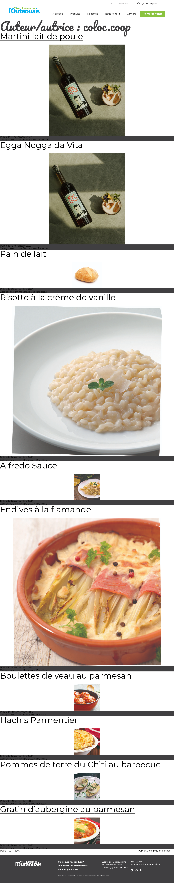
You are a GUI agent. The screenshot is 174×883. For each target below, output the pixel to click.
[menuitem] (153, 4)
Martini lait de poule (41, 36)
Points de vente (153, 13)
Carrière (131, 13)
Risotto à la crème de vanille (58, 297)
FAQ (111, 4)
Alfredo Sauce (28, 465)
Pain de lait (23, 254)
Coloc (107, 876)
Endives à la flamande (45, 509)
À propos (58, 13)
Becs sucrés (30, 139)
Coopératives (123, 4)
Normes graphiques (68, 869)
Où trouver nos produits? (71, 862)
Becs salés (29, 291)
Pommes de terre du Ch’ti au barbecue (80, 764)
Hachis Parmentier (39, 720)
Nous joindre (112, 13)
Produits (75, 13)
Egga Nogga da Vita (41, 145)
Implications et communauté (73, 866)
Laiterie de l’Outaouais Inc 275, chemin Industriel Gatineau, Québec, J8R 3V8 (115, 865)
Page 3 (17, 850)
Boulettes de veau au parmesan (66, 676)
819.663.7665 (137, 862)
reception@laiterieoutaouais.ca (145, 864)
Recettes (92, 13)
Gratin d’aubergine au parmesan (67, 809)
